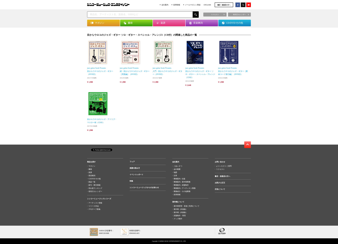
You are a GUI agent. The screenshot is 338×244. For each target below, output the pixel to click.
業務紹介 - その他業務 (182, 191)
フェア (132, 162)
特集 (131, 181)
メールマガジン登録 (192, 5)
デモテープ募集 (94, 209)
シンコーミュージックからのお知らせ (144, 187)
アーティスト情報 (95, 203)
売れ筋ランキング (95, 188)
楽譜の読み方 (135, 168)
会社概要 (177, 169)
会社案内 (164, 5)
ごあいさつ (178, 166)
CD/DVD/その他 (94, 179)
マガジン (91, 166)
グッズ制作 (178, 219)
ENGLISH (207, 5)
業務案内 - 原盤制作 (181, 185)
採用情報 (176, 5)
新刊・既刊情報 (94, 185)
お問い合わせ (220, 162)
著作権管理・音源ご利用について (186, 206)
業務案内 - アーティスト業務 (185, 188)
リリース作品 (93, 206)
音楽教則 (91, 176)
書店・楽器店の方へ (224, 5)
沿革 (175, 176)
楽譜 (90, 172)
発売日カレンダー (95, 191)
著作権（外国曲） (180, 209)
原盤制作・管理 (180, 216)
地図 (175, 172)
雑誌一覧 (91, 182)
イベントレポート (136, 174)
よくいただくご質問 (224, 166)
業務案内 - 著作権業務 (182, 182)
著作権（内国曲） (180, 212)
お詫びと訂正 (220, 183)
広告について (220, 189)
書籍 (90, 169)
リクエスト (220, 169)
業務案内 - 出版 (179, 179)
